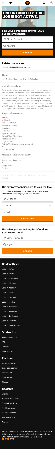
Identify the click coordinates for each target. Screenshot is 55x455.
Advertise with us (9, 363)
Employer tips (7, 377)
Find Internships (8, 408)
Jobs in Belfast (8, 269)
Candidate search (9, 368)
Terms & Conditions (35, 434)
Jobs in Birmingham (10, 278)
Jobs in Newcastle (9, 311)
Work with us (7, 351)
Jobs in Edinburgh (9, 283)
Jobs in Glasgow (9, 288)
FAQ (4, 342)
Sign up (5, 382)
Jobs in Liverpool (9, 297)
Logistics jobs (8, 175)
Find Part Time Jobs (10, 398)
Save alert (27, 218)
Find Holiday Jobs (9, 403)
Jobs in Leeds (8, 292)
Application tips (8, 417)
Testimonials (7, 372)
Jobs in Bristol (8, 274)
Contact (5, 347)
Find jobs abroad (9, 413)
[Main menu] (3, 3)
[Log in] (52, 3)
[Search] (45, 2)
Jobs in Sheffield (9, 321)
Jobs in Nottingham (10, 316)
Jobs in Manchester (10, 306)
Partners (5, 422)
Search (27, 52)
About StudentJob (9, 337)
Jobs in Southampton (11, 325)
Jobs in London (8, 302)
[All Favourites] (10, 2)
